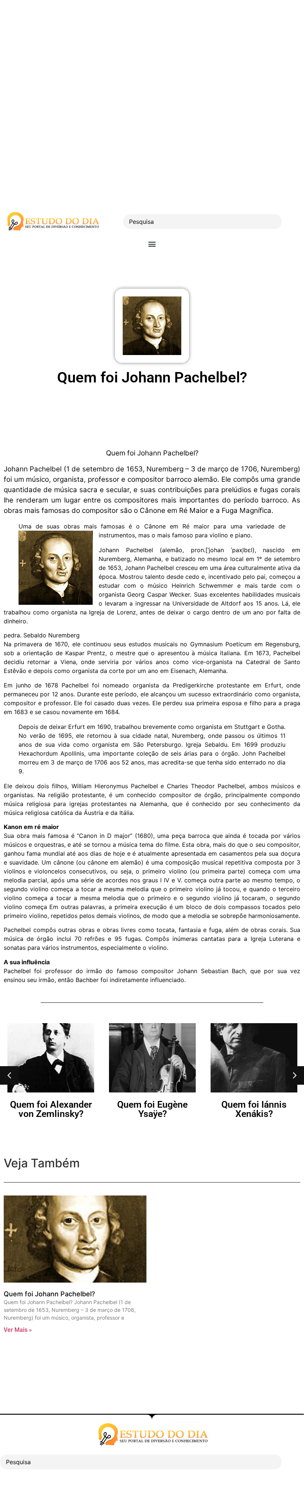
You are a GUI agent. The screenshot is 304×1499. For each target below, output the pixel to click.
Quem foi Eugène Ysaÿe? (152, 1109)
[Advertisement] (152, 52)
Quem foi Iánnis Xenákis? (254, 1109)
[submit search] (294, 221)
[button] (152, 244)
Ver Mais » (18, 1329)
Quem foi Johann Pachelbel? (49, 1294)
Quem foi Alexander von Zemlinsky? (51, 1109)
